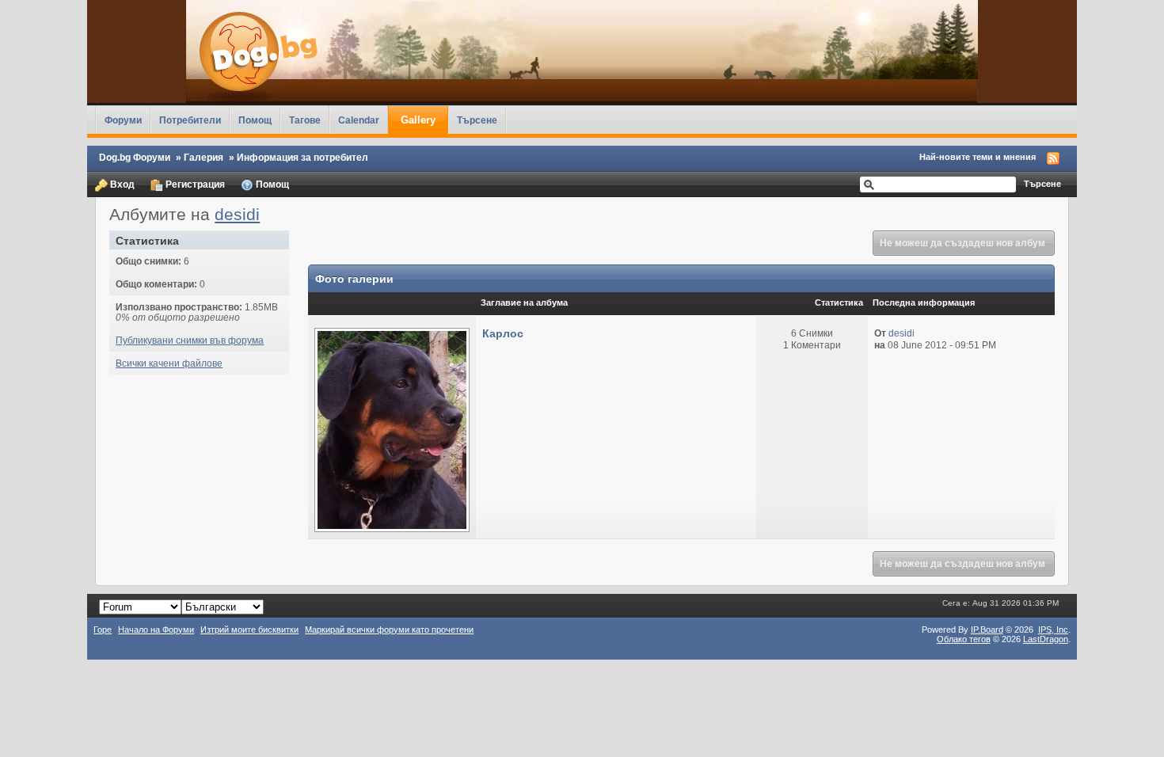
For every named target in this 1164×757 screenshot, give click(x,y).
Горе (102, 629)
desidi (237, 214)
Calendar (358, 120)
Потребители (190, 120)
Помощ (255, 120)
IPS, (1053, 629)
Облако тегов (964, 639)
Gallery (418, 120)
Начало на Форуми (156, 629)
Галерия (203, 157)
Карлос (502, 333)
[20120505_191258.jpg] (392, 429)
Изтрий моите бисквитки (249, 629)
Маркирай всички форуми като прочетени (389, 629)
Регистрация (194, 184)
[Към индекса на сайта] (582, 51)
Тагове (305, 120)
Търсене (477, 120)
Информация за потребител (302, 157)
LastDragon (1045, 639)
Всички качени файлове (169, 363)
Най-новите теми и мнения (977, 157)
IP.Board (987, 629)
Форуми (123, 120)
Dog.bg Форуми (134, 157)
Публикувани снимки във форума (190, 340)
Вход (121, 184)
